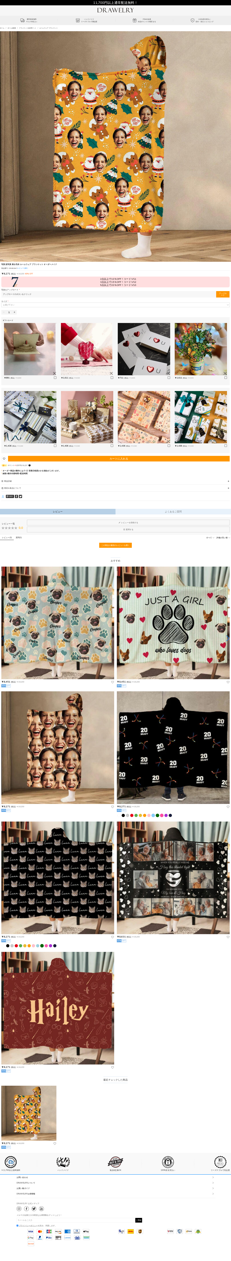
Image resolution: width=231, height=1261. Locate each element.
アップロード (223, 294)
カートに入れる (118, 458)
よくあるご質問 (173, 511)
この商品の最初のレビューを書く (115, 545)
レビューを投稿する (129, 522)
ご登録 (138, 1220)
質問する (129, 529)
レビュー (58, 511)
